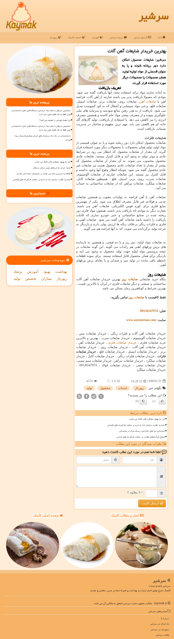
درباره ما (165, 618)
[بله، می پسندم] (162, 401)
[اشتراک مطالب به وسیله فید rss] (79, 396)
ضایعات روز (136, 297)
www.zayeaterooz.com (141, 320)
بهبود (46, 271)
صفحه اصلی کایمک (46, 515)
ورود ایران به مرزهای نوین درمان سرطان (51, 167)
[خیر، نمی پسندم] (143, 401)
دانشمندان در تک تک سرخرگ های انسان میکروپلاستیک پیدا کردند (42, 138)
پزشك (17, 271)
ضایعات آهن (147, 101)
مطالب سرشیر (162, 634)
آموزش (96, 37)
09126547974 (149, 311)
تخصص (30, 278)
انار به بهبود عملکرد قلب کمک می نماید (147, 419)
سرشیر (154, 16)
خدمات (122, 388)
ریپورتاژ (54, 37)
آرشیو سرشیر (141, 37)
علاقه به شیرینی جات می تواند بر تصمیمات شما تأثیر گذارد (43, 173)
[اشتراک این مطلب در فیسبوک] (86, 396)
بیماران (46, 278)
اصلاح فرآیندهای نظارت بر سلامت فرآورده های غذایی (140, 437)
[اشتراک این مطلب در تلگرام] (94, 396)
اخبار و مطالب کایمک (125, 515)
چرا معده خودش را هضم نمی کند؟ (54, 120)
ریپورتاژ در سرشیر (160, 629)
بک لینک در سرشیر (159, 623)
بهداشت (61, 271)
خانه (160, 37)
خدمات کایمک (75, 37)
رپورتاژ (139, 388)
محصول (105, 388)
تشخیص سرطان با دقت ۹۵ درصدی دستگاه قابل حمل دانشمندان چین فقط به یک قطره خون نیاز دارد (41, 112)
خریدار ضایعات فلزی (122, 342)
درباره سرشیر (117, 37)
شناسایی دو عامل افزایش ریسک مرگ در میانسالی (142, 431)
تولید (89, 388)
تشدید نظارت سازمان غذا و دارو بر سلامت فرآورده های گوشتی (136, 425)
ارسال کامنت (150, 503)
